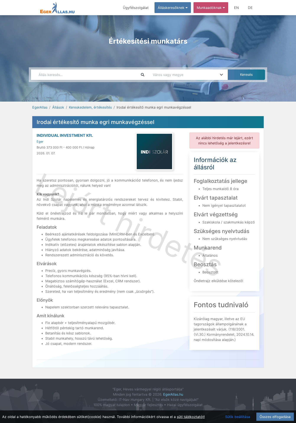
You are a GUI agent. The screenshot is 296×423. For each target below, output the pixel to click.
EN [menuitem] (236, 7)
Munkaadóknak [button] (210, 7)
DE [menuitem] (250, 7)
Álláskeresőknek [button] (171, 7)
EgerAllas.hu (173, 394)
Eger (40, 141)
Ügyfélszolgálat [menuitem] (136, 7)
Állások (58, 107)
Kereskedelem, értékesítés (90, 107)
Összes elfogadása (275, 417)
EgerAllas (39, 107)
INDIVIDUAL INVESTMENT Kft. (65, 135)
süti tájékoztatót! (191, 417)
